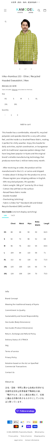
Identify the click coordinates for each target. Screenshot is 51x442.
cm (5, 215)
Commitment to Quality (15, 310)
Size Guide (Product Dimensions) (19, 328)
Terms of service (12, 351)
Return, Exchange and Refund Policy (20, 334)
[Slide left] (20, 69)
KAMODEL (15, 432)
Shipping (14, 89)
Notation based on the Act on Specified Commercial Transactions (21, 365)
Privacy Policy (11, 357)
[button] (5, 10)
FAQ (6, 345)
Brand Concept (11, 298)
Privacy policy (13, 436)
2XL (6, 104)
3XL (15, 104)
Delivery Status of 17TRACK (16, 339)
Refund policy (39, 432)
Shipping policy (39, 436)
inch (13, 215)
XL (37, 98)
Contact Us (10, 372)
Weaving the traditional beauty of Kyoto (22, 304)
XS (6, 98)
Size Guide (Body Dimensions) (17, 322)
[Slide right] (31, 69)
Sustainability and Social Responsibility (21, 316)
